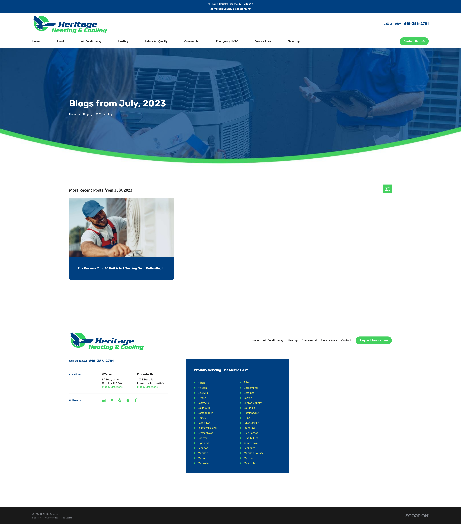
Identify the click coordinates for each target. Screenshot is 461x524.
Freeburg (249, 427)
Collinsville (204, 407)
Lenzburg (249, 447)
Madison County (253, 452)
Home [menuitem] (36, 41)
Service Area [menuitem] (263, 41)
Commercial (309, 340)
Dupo (247, 417)
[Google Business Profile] (104, 400)
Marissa (248, 457)
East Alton (204, 422)
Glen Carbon (251, 432)
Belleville (203, 392)
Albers (202, 382)
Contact (346, 340)
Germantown (205, 432)
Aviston (202, 387)
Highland (203, 442)
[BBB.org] (112, 400)
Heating (293, 340)
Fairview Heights (208, 427)
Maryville (203, 463)
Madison (203, 452)
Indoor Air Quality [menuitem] (156, 41)
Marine (202, 457)
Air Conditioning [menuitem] (91, 41)
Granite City (251, 437)
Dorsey (202, 417)
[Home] (69, 23)
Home (255, 340)
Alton (247, 382)
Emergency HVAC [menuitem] (227, 41)
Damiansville (251, 412)
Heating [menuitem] (123, 41)
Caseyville (203, 402)
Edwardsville (251, 422)
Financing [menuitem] (294, 41)
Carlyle (248, 397)
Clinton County (253, 402)
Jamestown (251, 442)
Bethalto (249, 392)
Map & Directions (112, 386)
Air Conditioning (273, 340)
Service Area (329, 340)
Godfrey (202, 437)
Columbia (249, 407)
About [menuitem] (60, 41)
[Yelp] (120, 400)
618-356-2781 (416, 23)
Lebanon (203, 447)
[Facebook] (136, 400)
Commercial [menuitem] (191, 41)
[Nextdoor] (128, 400)
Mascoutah (250, 463)
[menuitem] (36, 517)
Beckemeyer (251, 387)
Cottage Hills (205, 412)
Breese (202, 397)
